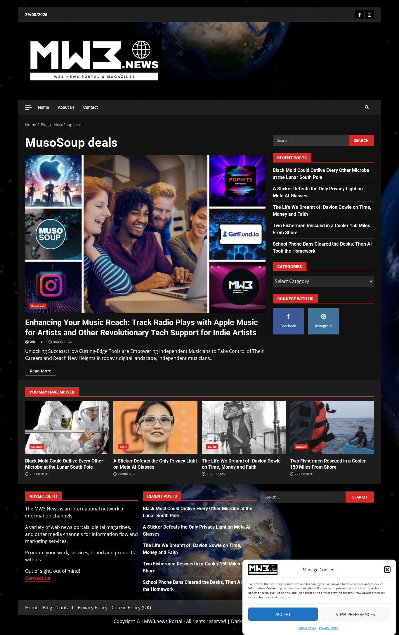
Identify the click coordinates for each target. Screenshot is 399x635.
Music (212, 447)
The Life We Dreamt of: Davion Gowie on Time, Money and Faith (244, 427)
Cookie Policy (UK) (131, 607)
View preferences (355, 614)
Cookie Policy (307, 628)
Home (43, 107)
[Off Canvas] (28, 107)
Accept (283, 614)
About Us (66, 107)
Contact (90, 107)
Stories (301, 447)
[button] (387, 569)
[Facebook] (359, 14)
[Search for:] (310, 140)
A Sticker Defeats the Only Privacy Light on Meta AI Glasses (155, 427)
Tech (122, 447)
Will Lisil (37, 341)
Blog (47, 607)
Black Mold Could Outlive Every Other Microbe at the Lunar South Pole (67, 427)
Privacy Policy (328, 628)
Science (37, 447)
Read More (40, 371)
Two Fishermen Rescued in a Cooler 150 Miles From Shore (332, 427)
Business (38, 306)
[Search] (367, 107)
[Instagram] (369, 14)
